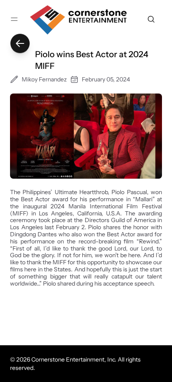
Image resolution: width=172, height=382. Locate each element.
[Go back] (20, 43)
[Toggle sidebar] (14, 19)
